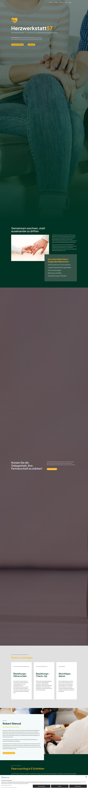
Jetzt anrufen (31, 44)
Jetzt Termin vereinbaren (17, 44)
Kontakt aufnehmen (52, 469)
